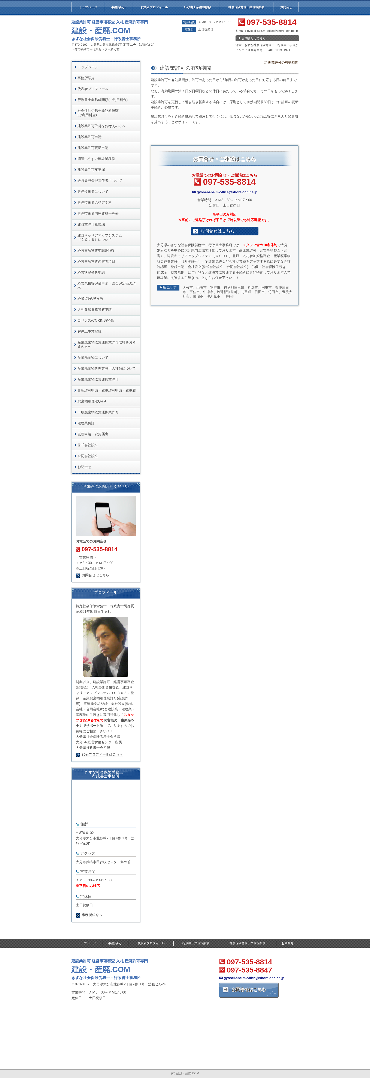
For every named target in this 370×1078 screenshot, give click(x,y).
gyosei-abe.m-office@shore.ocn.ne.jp (272, 30)
